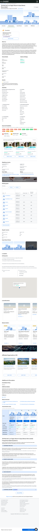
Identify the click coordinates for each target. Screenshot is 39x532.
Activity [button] (5, 338)
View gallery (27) (35, 22)
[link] (10, 327)
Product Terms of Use (23, 509)
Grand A (6, 202)
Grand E (6, 218)
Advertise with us (22, 511)
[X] (3, 397)
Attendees (3, 185)
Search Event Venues (4, 501)
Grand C (6, 208)
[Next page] (35, 150)
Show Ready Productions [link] (24, 331)
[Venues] (37, 1)
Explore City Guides (4, 503)
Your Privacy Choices (4, 511)
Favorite (36, 7)
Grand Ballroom (7, 195)
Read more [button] (19, 314)
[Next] (38, 26)
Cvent (2, 3)
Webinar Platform (22, 506)
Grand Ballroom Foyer (8, 198)
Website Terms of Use (23, 510)
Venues (5, 3)
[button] (11, 17)
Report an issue (9, 496)
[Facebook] (5, 397)
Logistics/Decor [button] (21, 338)
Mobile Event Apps (22, 502)
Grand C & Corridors (8, 211)
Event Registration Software (24, 501)
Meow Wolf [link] (6, 331)
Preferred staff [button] (26, 338)
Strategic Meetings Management (24, 503)
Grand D (6, 215)
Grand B (6, 205)
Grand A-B (7, 221)
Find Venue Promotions (4, 502)
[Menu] (1, 1)
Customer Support (3, 510)
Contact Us (2, 509)
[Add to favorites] (21, 410)
